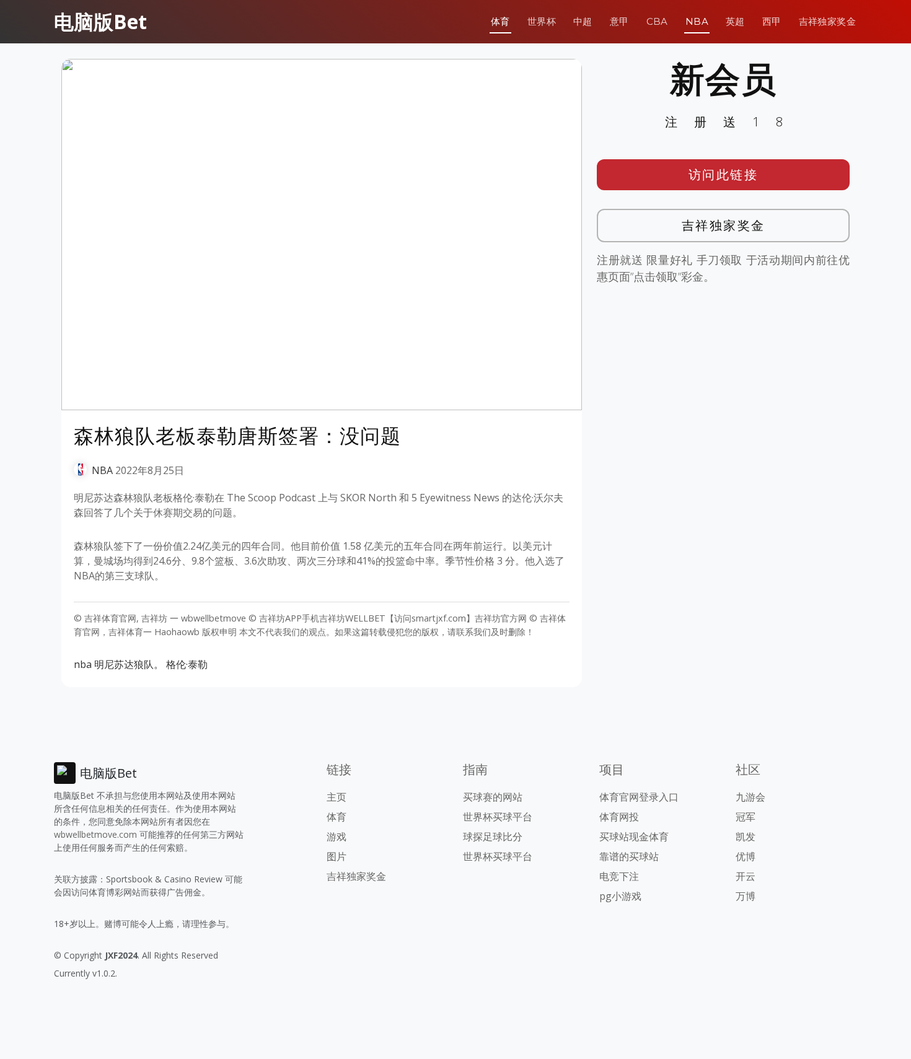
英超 (735, 21)
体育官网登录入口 (639, 797)
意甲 (619, 21)
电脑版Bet (100, 21)
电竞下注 (619, 876)
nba (83, 664)
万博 (745, 896)
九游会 (750, 797)
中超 (582, 21)
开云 (745, 876)
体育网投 (619, 817)
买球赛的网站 (492, 797)
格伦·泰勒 (187, 664)
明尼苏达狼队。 (129, 664)
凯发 (745, 836)
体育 (500, 21)
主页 (336, 797)
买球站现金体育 (634, 836)
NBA (696, 21)
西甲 (771, 21)
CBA (657, 21)
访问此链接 (724, 174)
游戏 (336, 836)
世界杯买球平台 (497, 817)
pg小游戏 (620, 896)
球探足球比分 (492, 836)
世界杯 (541, 21)
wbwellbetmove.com (95, 834)
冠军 (745, 817)
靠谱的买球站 (629, 856)
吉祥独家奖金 (827, 21)
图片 (336, 856)
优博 (745, 856)
